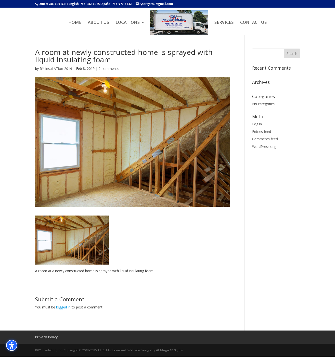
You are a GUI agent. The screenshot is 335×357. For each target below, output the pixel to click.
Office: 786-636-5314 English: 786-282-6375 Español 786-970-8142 (85, 4)
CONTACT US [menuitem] (253, 23)
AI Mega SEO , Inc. (170, 350)
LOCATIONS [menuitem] (128, 23)
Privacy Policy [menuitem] (46, 337)
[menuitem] (179, 22)
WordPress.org (264, 146)
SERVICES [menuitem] (224, 23)
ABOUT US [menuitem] (98, 23)
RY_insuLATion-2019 (56, 68)
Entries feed (261, 131)
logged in (63, 307)
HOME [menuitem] (74, 23)
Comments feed (265, 139)
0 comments (109, 68)
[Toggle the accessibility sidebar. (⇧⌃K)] (11, 345)
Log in (257, 124)
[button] (292, 53)
